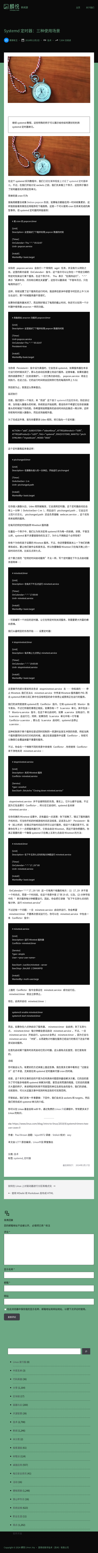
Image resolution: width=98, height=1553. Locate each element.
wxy (69, 1134)
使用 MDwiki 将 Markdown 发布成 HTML (32, 1193)
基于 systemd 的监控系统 (65, 400)
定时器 (27, 1158)
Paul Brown (21, 1134)
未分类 (16, 1439)
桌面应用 (17, 1464)
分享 (15, 1387)
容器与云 (17, 1404)
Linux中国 (38, 1142)
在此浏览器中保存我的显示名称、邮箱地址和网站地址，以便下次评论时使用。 (47, 1309)
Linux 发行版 (19, 1362)
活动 (15, 1482)
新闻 (15, 1430)
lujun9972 (40, 1134)
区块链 (16, 1396)
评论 (7, 1231)
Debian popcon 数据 (37, 202)
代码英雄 (17, 1379)
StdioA (56, 1134)
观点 (15, 1525)
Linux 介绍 (60, 1109)
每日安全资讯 (20, 1473)
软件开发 (17, 1533)
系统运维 (17, 1507)
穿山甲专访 (18, 1499)
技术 (49, 40)
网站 (6, 1295)
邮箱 (7, 1282)
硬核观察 (17, 1490)
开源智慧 (17, 1413)
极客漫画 (17, 1447)
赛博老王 (13, 40)
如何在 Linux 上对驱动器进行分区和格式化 (30, 1186)
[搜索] (86, 1351)
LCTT (18, 1142)
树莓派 (16, 1456)
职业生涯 (17, 1516)
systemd (18, 1158)
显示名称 (9, 1269)
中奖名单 (17, 1370)
